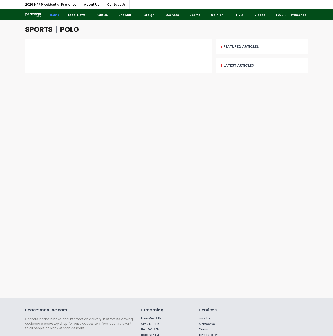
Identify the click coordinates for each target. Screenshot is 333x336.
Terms (203, 329)
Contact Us (116, 4)
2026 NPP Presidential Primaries (50, 4)
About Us (91, 4)
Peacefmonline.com (46, 310)
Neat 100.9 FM (150, 329)
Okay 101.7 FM (150, 324)
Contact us (207, 324)
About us (205, 318)
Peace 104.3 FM (151, 318)
